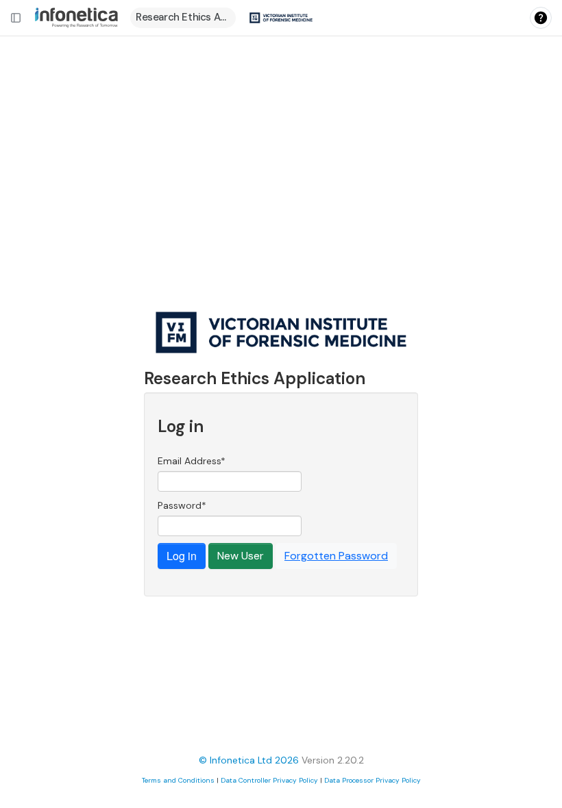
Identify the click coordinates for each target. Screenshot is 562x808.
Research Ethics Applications (186, 17)
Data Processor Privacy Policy (372, 780)
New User (240, 555)
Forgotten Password (336, 555)
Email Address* (191, 461)
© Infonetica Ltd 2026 (249, 760)
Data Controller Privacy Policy (269, 780)
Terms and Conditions (178, 780)
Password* (182, 505)
